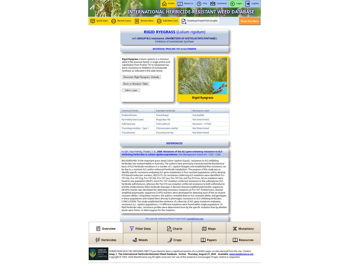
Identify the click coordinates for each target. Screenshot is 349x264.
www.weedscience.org (241, 254)
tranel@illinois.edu (195, 218)
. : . (172, 153)
